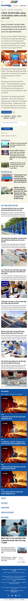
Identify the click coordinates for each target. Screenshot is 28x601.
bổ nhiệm (12, 118)
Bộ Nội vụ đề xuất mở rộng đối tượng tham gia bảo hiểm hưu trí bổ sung (12, 332)
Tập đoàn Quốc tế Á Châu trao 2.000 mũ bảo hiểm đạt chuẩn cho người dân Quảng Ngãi (8, 550)
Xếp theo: (3, 135)
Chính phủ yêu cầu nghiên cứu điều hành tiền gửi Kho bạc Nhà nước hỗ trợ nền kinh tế (14, 240)
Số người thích (14, 135)
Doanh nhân (23, 5)
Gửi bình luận (7, 128)
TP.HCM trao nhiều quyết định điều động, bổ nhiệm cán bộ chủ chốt (18, 145)
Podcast (7, 394)
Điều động (6, 118)
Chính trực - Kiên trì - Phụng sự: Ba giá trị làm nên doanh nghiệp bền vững (13, 442)
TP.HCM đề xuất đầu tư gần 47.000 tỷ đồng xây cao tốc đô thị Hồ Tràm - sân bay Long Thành (17, 165)
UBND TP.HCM (7, 116)
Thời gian (8, 135)
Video (2, 394)
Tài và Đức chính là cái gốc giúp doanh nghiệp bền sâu (12, 492)
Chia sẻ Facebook (7, 112)
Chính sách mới (18, 9)
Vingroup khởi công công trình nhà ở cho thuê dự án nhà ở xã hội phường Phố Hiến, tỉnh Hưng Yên (20, 178)
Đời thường (4, 517)
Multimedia (5, 391)
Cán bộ (19, 116)
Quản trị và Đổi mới (7, 512)
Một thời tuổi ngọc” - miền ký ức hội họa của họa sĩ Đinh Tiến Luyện (9, 559)
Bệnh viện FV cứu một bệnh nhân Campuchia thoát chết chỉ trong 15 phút (13, 540)
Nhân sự (14, 116)
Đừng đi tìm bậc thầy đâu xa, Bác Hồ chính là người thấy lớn (13, 467)
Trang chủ (3, 9)
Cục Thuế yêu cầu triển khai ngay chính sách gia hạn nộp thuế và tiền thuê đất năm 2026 (13, 271)
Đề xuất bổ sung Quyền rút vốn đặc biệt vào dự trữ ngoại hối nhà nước (13, 362)
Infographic (19, 394)
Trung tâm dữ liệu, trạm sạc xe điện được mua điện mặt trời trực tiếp (12, 209)
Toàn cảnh (15, 5)
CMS (11, 599)
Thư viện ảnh (13, 394)
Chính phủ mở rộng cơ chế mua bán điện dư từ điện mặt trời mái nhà (13, 302)
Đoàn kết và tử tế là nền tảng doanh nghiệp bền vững (13, 417)
